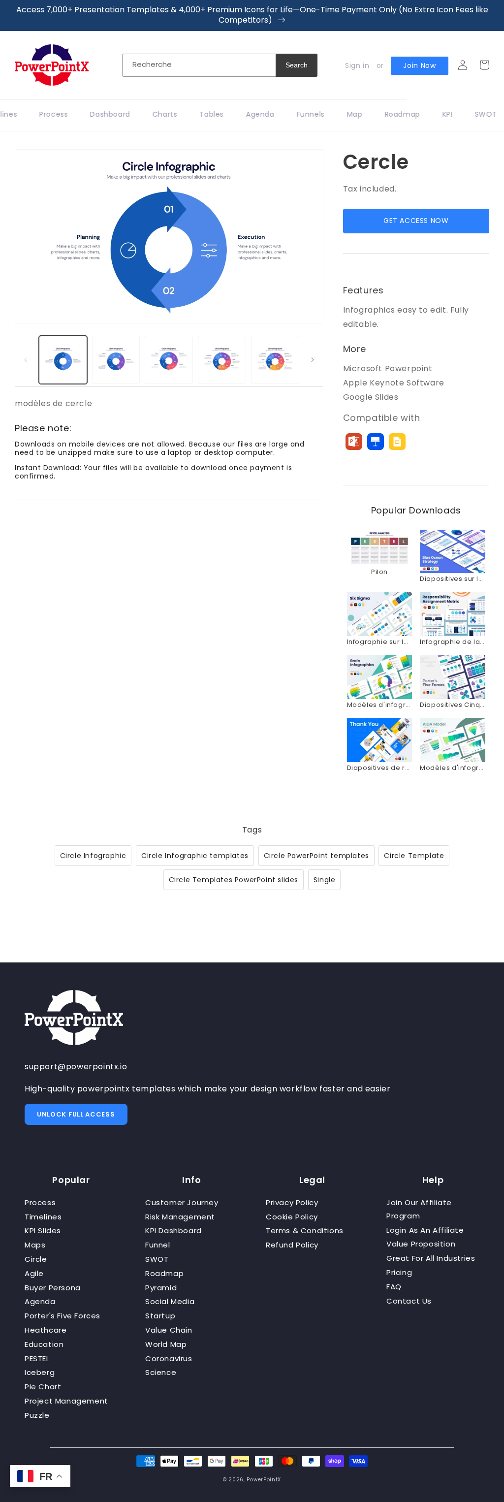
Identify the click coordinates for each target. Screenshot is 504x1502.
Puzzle (37, 1415)
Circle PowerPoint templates (316, 856)
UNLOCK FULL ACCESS (76, 1114)
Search (296, 65)
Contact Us (409, 1301)
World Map (166, 1344)
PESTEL (37, 1358)
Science (160, 1372)
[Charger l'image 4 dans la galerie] (222, 360)
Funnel (157, 1245)
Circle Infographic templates (195, 856)
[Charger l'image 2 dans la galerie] (116, 360)
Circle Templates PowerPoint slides (233, 880)
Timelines (43, 1217)
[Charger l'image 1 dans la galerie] (63, 360)
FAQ (394, 1286)
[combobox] (199, 65)
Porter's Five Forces (62, 1315)
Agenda (40, 1301)
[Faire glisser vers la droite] (312, 360)
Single (325, 880)
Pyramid (161, 1287)
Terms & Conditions (305, 1230)
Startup (160, 1315)
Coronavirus (168, 1358)
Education (44, 1344)
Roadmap (164, 1273)
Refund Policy (292, 1245)
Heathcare (45, 1330)
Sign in (357, 65)
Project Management (66, 1401)
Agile (34, 1273)
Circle (36, 1259)
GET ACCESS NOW (415, 220)
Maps (35, 1245)
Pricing (399, 1272)
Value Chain (168, 1330)
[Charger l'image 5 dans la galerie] (275, 360)
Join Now (419, 65)
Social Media (169, 1301)
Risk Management (180, 1217)
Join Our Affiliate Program (419, 1209)
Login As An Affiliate (425, 1230)
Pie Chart (43, 1386)
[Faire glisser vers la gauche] (25, 360)
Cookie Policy (292, 1217)
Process (40, 1202)
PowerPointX (264, 1479)
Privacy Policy (292, 1202)
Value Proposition (420, 1244)
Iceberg (40, 1372)
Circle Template (414, 856)
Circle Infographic (93, 856)
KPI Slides (43, 1230)
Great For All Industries (430, 1258)
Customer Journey (182, 1202)
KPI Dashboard (173, 1230)
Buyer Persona (53, 1287)
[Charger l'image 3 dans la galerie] (169, 360)
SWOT (156, 1259)
